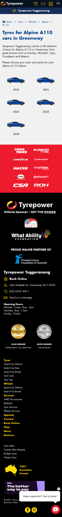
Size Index (9, 445)
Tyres (7, 360)
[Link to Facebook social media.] (28, 510)
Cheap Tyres (10, 457)
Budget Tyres (10, 453)
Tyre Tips (8, 379)
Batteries (8, 403)
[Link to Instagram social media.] (34, 510)
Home (8, 21)
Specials (9, 415)
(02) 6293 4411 (19, 291)
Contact (8, 419)
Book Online (12, 423)
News (7, 431)
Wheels (8, 383)
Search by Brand (12, 371)
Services (9, 395)
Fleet (7, 427)
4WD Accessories (13, 399)
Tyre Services (10, 407)
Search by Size (11, 368)
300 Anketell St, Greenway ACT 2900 (32, 285)
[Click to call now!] (36, 3)
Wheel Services (12, 411)
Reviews (9, 435)
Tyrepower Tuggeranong (33, 10)
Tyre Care (9, 375)
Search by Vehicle (13, 364)
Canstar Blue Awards (14, 449)
